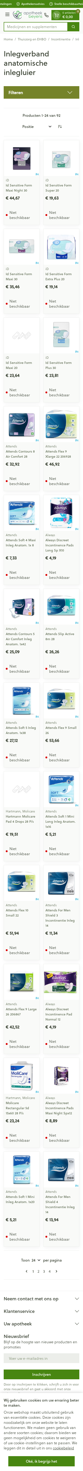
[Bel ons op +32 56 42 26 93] (46, 15)
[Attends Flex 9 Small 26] (61, 700)
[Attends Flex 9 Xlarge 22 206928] (61, 424)
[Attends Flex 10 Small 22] (21, 883)
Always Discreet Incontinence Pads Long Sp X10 (59, 545)
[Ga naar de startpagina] (27, 15)
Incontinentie (61, 39)
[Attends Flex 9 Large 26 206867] (21, 982)
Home (8, 39)
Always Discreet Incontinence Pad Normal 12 (58, 1014)
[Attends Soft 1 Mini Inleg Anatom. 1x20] (21, 1169)
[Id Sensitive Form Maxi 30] (21, 247)
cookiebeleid (63, 1448)
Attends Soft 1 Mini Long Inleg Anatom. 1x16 (60, 821)
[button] (41, 92)
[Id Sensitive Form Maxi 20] (21, 335)
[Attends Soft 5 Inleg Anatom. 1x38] (21, 700)
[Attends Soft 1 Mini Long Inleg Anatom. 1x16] (61, 789)
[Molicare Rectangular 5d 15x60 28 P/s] (21, 1076)
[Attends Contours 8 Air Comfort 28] (21, 424)
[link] (27, 1271)
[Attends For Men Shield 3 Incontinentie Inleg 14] (61, 883)
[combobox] (36, 26)
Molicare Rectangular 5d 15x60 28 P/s (17, 1108)
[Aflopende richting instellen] (59, 126)
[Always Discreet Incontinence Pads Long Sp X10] (61, 513)
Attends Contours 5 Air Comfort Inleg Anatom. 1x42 (20, 639)
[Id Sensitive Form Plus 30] (61, 335)
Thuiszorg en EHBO (32, 39)
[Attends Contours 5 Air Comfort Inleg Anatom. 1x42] (21, 607)
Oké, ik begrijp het (41, 1461)
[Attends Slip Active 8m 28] (61, 607)
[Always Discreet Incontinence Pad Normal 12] (61, 982)
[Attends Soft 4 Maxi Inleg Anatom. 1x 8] (21, 513)
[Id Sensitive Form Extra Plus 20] (61, 247)
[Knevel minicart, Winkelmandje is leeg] (56, 15)
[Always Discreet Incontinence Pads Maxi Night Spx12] (61, 1076)
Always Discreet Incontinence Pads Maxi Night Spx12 (59, 1108)
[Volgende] (55, 1271)
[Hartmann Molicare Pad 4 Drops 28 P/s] (21, 789)
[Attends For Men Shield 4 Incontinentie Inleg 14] (61, 1169)
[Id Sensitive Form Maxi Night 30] (21, 158)
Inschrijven (41, 1374)
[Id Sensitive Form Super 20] (61, 158)
